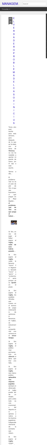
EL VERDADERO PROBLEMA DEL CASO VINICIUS (14, 70)
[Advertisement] (28, 51)
